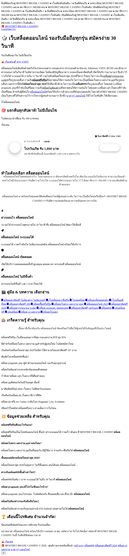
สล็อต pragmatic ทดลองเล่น (53, 308)
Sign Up (11, 29)
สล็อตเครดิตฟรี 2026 (106, 545)
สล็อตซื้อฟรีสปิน (42, 304)
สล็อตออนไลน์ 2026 (97, 304)
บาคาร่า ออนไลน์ (75, 95)
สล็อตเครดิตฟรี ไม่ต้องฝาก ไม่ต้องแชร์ (24, 300)
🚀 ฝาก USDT (21, 61)
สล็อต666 (106, 308)
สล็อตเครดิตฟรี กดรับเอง (84, 308)
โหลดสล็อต (78, 300)
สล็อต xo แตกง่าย (30, 312)
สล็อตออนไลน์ (38, 91)
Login (4, 29)
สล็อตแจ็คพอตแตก (98, 300)
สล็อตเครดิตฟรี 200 (19, 304)
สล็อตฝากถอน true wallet (22, 308)
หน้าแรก (79, 545)
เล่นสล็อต (12, 312)
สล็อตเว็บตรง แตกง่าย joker (68, 304)
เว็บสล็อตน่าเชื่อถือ (58, 300)
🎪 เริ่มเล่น (7, 61)
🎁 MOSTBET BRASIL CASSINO (19, 26)
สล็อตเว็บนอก (50, 312)
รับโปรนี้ (111, 147)
